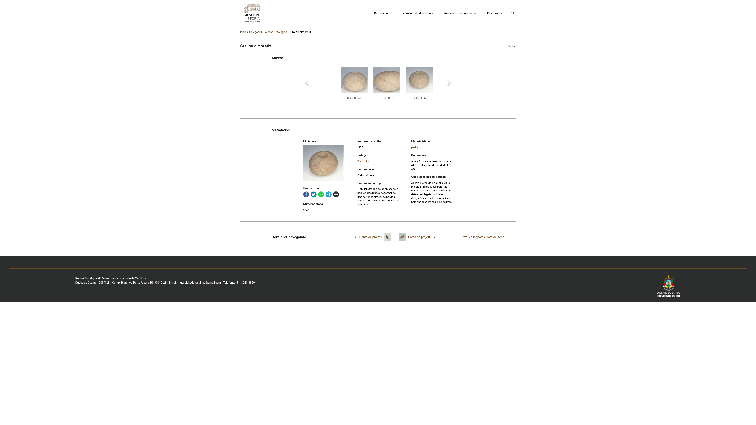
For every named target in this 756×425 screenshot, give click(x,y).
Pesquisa (493, 13)
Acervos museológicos (458, 13)
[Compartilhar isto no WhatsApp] (321, 194)
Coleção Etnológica (275, 32)
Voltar (512, 46)
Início (243, 32)
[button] (513, 13)
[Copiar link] (336, 194)
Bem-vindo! (381, 13)
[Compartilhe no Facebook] (306, 194)
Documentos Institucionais (416, 13)
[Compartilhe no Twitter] (314, 194)
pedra (414, 147)
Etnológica (363, 161)
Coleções (255, 32)
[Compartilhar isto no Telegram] (329, 194)
